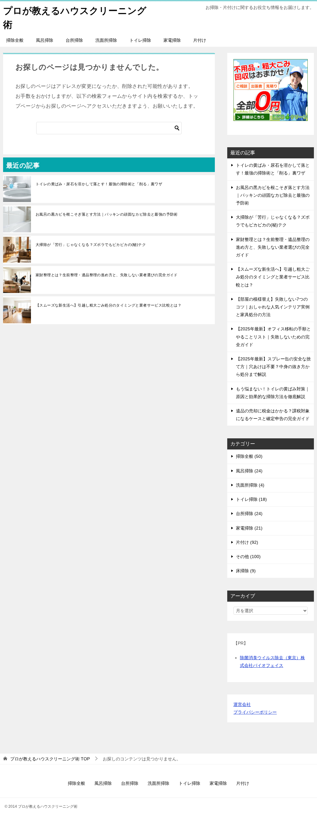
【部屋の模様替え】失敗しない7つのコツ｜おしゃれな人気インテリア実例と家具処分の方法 (273, 307)
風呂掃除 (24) (249, 470)
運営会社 (242, 704)
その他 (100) (248, 556)
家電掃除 (172, 40)
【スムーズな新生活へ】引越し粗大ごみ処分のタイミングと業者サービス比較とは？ (108, 305)
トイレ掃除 (140, 40)
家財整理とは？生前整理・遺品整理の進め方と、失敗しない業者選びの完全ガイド (107, 275)
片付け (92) (247, 542)
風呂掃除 (44, 40)
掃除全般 (15, 40)
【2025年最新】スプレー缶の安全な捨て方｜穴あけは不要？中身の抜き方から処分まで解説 (273, 366)
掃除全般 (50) (249, 456)
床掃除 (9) (246, 570)
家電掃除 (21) (249, 528)
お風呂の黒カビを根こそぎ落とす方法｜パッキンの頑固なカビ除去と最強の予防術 (107, 214)
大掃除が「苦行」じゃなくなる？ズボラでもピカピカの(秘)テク (91, 245)
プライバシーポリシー (255, 712)
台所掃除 (74, 40)
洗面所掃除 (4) (250, 485)
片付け (199, 40)
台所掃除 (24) (249, 513)
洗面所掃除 (106, 40)
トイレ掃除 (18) (251, 499)
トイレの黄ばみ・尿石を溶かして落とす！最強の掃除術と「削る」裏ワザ (99, 184)
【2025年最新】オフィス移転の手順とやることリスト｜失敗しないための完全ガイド (273, 336)
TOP (50, 758)
